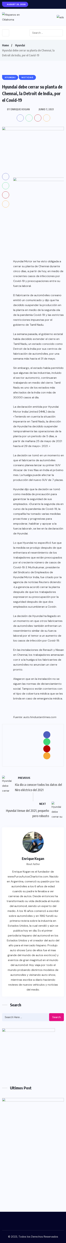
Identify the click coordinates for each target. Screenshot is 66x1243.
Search (56, 1017)
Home (5, 45)
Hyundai (20, 45)
